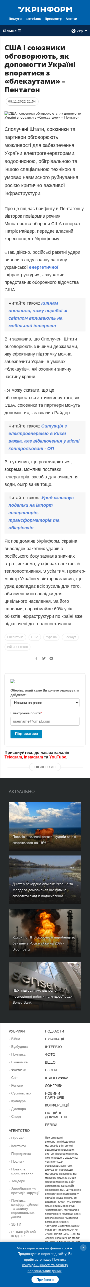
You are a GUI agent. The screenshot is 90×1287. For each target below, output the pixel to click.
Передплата (21, 1154)
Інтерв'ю (53, 1047)
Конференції (57, 1105)
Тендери (18, 1181)
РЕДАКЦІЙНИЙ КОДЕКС (23, 1234)
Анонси (71, 19)
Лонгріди (53, 1086)
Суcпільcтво (21, 1093)
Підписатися (26, 733)
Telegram (13, 757)
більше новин (45, 766)
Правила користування (22, 1171)
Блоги (51, 1070)
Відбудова (19, 1047)
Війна (15, 1039)
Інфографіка (56, 1078)
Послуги (15, 19)
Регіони (17, 1085)
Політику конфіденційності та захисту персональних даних (45, 1265)
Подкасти (54, 1031)
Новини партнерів (54, 1095)
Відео (50, 1062)
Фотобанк (33, 19)
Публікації (54, 1039)
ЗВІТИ (16, 1224)
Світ (14, 1078)
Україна (51, 637)
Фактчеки (18, 1070)
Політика (18, 1054)
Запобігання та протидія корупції (25, 1191)
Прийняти (45, 1279)
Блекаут (70, 637)
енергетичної (43, 267)
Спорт (16, 1116)
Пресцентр (53, 19)
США (34, 637)
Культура (18, 1101)
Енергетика (15, 637)
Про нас (17, 1138)
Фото (50, 1055)
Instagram (33, 757)
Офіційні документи (56, 1115)
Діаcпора (18, 1109)
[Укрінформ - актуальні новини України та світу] (45, 9)
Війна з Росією (17, 647)
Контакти (18, 1146)
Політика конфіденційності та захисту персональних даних (25, 1208)
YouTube (57, 757)
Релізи (51, 1125)
